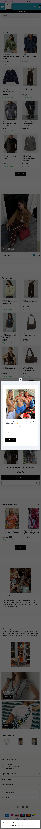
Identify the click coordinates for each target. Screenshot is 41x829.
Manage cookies (30, 825)
